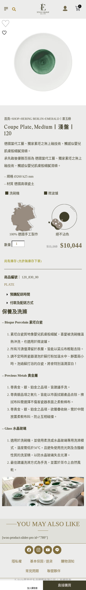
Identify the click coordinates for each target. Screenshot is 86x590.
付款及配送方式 (21, 303)
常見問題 (32, 571)
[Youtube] (48, 550)
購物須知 (67, 561)
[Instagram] (38, 550)
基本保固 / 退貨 (41, 561)
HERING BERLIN (32, 118)
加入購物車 (32, 588)
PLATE (9, 284)
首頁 (7, 118)
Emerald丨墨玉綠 (58, 118)
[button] (13, 9)
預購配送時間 (20, 294)
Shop (15, 118)
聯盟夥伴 (54, 571)
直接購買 (64, 585)
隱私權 (17, 561)
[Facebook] (29, 550)
